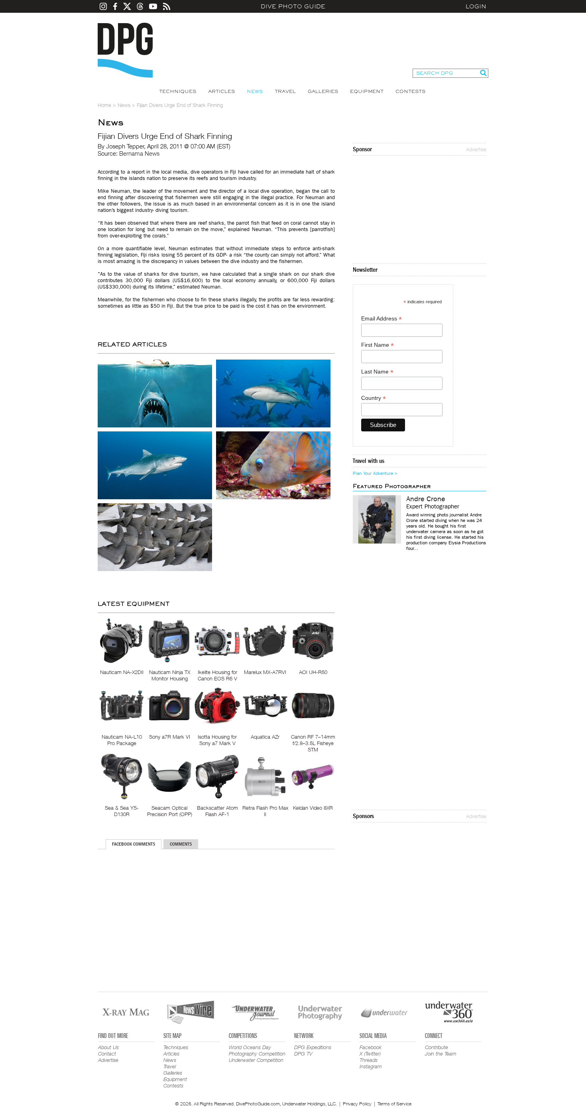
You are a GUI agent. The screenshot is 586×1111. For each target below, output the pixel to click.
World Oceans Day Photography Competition (257, 1050)
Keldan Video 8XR (313, 808)
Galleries (323, 91)
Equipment (366, 91)
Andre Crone (425, 499)
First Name (377, 345)
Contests (410, 91)
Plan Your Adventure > (375, 473)
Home (104, 105)
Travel (285, 91)
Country (373, 398)
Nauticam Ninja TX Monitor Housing (169, 675)
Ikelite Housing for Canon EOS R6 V (217, 675)
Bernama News (139, 153)
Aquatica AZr (265, 736)
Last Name (377, 372)
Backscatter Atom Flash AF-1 (217, 811)
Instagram (371, 1066)
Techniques (177, 91)
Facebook (370, 1047)
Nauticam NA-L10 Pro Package (122, 739)
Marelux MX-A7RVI (265, 672)
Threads (369, 1060)
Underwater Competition (256, 1060)
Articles (221, 91)
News (255, 91)
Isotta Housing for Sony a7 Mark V (217, 739)
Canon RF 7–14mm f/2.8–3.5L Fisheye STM (313, 743)
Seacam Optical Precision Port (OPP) (169, 811)
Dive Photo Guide (293, 6)
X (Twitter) (370, 1053)
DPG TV (303, 1053)
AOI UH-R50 (313, 672)
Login (476, 6)
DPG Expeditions (312, 1047)
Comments (181, 844)
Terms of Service (394, 1104)
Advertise (476, 149)
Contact (107, 1053)
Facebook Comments (133, 844)
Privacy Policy (357, 1104)
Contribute (436, 1047)
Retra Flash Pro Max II (265, 811)
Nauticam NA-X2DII (122, 672)
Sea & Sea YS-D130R (122, 811)
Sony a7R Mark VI (169, 736)
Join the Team (440, 1053)
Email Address (381, 318)
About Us (108, 1047)
